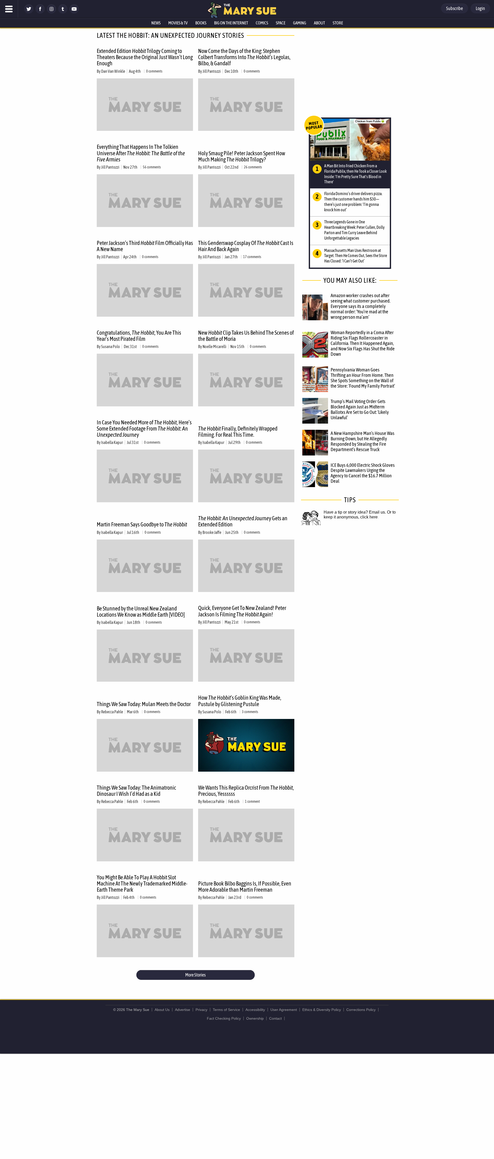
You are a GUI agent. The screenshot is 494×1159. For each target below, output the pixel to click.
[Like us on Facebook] (40, 12)
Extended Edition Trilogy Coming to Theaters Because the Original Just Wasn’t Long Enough (145, 57)
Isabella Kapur (112, 442)
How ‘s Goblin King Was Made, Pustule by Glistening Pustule (239, 700)
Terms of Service (226, 1010)
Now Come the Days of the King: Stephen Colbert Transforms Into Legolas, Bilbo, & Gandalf (244, 57)
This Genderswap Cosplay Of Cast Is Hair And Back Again (245, 246)
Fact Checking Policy (224, 1018)
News (156, 22)
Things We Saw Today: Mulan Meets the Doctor (144, 704)
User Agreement (283, 1010)
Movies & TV (178, 22)
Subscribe (454, 8)
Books (200, 22)
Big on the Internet (231, 22)
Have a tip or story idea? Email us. (355, 512)
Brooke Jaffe (211, 532)
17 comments (252, 257)
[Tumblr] (62, 12)
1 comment (252, 801)
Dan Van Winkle (113, 71)
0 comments (154, 71)
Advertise (182, 1010)
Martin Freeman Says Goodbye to (142, 524)
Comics (262, 22)
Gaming (299, 22)
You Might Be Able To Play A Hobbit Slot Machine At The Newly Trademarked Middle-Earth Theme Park (142, 883)
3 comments (250, 712)
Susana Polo (110, 346)
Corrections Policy (361, 1010)
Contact (275, 1018)
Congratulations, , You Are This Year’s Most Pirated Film (139, 335)
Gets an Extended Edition (242, 521)
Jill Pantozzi (211, 71)
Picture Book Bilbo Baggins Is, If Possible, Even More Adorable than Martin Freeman (244, 886)
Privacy (201, 1010)
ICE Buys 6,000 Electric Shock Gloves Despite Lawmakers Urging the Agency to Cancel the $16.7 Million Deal (363, 473)
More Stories (195, 975)
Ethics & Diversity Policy (321, 1010)
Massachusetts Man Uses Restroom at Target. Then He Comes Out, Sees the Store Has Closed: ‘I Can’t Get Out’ (355, 255)
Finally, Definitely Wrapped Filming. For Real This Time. (237, 431)
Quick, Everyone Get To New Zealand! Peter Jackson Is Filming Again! (242, 611)
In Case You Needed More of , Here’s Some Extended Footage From (144, 428)
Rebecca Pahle (112, 711)
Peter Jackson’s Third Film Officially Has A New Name (145, 246)
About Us (162, 1010)
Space (280, 22)
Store (338, 22)
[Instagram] (51, 12)
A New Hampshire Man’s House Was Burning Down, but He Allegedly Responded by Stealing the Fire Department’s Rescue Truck (362, 441)
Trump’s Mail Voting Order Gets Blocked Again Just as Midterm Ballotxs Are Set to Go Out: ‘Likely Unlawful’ (360, 409)
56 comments (152, 167)
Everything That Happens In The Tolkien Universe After (141, 152)
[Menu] (9, 9)
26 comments (253, 167)
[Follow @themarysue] (28, 12)
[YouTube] (74, 12)
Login (480, 8)
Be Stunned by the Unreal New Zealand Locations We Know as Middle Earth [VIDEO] (141, 611)
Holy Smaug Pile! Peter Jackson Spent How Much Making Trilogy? (241, 156)
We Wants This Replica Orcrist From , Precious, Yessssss (246, 790)
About (319, 22)
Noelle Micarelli (214, 346)
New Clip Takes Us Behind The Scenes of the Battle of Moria (246, 335)
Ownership (255, 1018)
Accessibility (255, 1010)
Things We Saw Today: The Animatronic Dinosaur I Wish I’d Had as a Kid (136, 790)
